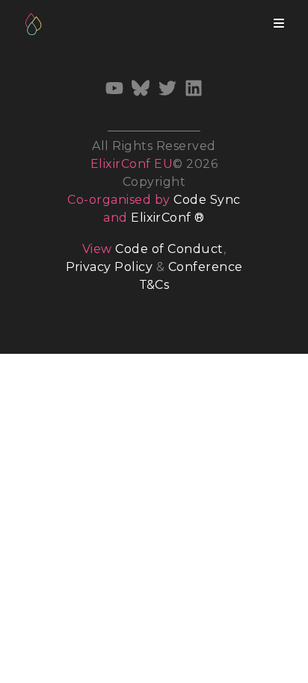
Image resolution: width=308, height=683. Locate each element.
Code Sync (206, 200)
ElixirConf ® (168, 217)
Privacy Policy (109, 267)
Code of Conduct (169, 249)
